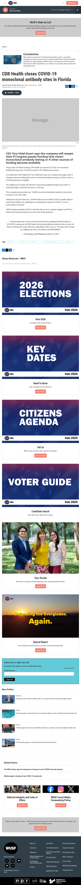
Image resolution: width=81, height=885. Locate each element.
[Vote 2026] (40, 293)
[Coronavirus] (12, 59)
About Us (33, 843)
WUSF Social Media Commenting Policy (61, 799)
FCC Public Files (51, 857)
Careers (32, 867)
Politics (4, 47)
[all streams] (78, 10)
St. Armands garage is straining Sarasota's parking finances (36, 742)
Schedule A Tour (68, 870)
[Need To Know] (40, 357)
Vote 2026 (40, 319)
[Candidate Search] (40, 485)
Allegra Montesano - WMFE (33, 85)
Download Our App (68, 852)
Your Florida (40, 578)
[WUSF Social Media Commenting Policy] (61, 789)
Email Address (10, 670)
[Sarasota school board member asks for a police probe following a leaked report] (8, 699)
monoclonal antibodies (50, 242)
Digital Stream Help (52, 871)
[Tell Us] (40, 421)
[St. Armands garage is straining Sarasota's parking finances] (8, 743)
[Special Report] (40, 616)
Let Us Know (40, 455)
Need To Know (40, 383)
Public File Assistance (52, 862)
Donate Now (40, 828)
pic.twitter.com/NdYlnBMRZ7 (49, 230)
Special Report (40, 642)
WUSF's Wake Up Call (40, 22)
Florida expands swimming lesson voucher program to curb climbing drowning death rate (46, 713)
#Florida (16, 227)
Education (18, 696)
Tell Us (40, 447)
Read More (40, 327)
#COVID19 (11, 224)
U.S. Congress (66, 242)
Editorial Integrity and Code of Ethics (22, 799)
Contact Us (33, 848)
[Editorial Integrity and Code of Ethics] (22, 789)
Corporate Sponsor (68, 848)
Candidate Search (40, 511)
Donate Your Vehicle (69, 843)
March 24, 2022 (53, 234)
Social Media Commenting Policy (36, 862)
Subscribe (40, 33)
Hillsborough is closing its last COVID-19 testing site (23, 776)
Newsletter (33, 852)
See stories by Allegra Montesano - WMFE (19, 263)
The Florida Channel (52, 848)
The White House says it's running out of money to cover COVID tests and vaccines (33, 769)
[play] (5, 10)
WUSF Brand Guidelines (70, 865)
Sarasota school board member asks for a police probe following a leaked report (43, 699)
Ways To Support (68, 857)
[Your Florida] (40, 548)
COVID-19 (35, 242)
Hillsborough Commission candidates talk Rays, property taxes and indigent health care (46, 728)
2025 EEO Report (51, 866)
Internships (49, 843)
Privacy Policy (67, 861)
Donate (73, 3)
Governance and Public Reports (53, 852)
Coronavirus (31, 54)
